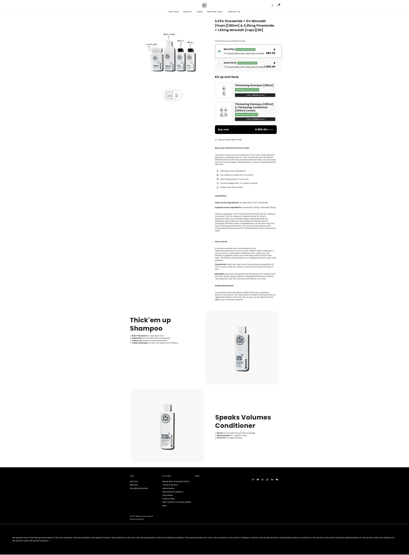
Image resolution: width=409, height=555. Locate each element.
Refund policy (168, 488)
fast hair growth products (41, 537)
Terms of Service (170, 485)
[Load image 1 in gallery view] (169, 95)
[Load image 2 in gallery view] (176, 95)
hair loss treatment (63, 537)
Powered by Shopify (137, 519)
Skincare (134, 485)
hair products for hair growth (227, 537)
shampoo (245, 537)
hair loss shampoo (82, 537)
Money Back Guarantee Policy (175, 481)
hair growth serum (20, 537)
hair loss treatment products (171, 537)
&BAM (138, 516)
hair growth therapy (101, 537)
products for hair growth (312, 537)
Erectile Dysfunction (139, 488)
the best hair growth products (265, 537)
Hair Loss (134, 481)
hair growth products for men (198, 537)
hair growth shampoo (334, 537)
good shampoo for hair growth (359, 537)
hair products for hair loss (123, 537)
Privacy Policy (168, 498)
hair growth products (289, 537)
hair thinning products (146, 537)
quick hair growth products (36, 540)
